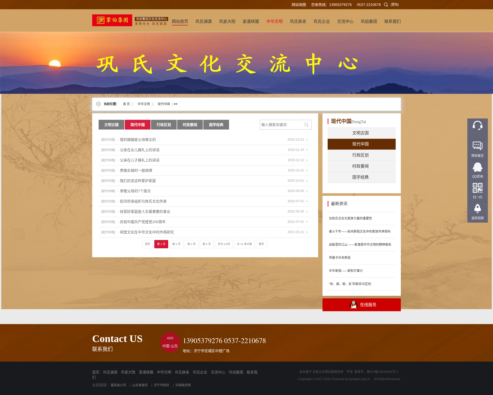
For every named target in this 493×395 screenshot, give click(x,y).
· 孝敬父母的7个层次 (134, 191)
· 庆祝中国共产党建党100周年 (142, 222)
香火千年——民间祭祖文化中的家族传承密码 (360, 231)
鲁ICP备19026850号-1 (382, 372)
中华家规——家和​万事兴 (346, 271)
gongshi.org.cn (359, 379)
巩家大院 (128, 372)
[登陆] (395, 4)
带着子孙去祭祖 (339, 258)
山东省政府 (140, 385)
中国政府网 (183, 385)
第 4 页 (207, 244)
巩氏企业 (200, 372)
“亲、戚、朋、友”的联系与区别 (350, 284)
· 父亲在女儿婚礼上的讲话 (138, 150)
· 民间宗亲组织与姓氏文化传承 (142, 201)
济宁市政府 (161, 385)
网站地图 (299, 5)
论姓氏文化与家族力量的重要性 (350, 218)
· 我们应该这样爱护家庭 (137, 181)
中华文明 (144, 104)
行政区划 (164, 125)
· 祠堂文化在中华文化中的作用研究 (146, 232)
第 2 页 (176, 244)
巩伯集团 (236, 372)
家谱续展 (146, 372)
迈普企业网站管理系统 (327, 372)
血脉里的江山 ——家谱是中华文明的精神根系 (360, 244)
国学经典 (216, 125)
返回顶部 (477, 218)
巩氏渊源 (110, 372)
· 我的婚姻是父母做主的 (137, 139)
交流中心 (218, 372)
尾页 (261, 244)
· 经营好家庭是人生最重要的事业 (144, 211)
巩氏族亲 (182, 372)
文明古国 (111, 125)
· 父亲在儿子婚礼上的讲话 (138, 160)
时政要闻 (190, 125)
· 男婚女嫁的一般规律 (135, 170)
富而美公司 (118, 385)
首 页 (126, 104)
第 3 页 (191, 244)
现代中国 (164, 104)
